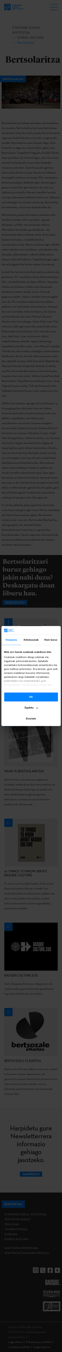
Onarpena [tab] (11, 639)
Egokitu (29, 707)
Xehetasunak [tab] (31, 639)
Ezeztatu (31, 718)
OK (31, 696)
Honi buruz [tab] (50, 639)
